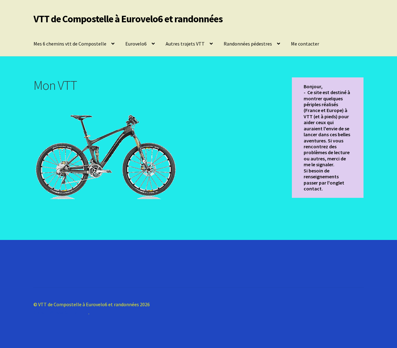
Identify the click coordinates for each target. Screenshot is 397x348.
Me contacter (305, 44)
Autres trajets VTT (185, 44)
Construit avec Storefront (60, 312)
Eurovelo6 (136, 44)
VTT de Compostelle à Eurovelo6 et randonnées (128, 19)
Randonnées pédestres (248, 44)
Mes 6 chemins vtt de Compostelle (69, 44)
